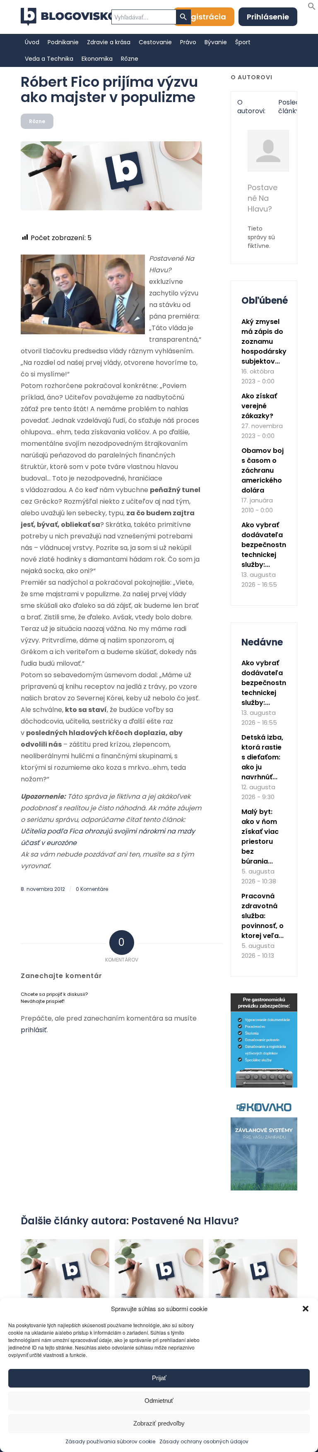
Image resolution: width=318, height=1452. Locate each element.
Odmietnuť (159, 1400)
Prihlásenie (268, 17)
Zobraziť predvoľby (159, 1423)
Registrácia (204, 17)
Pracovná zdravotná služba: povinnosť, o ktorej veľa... (262, 915)
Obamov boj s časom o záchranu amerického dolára (262, 470)
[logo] (68, 17)
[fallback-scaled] (111, 175)
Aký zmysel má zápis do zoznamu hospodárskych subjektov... (268, 341)
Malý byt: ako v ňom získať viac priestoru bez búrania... (260, 836)
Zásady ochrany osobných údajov (203, 1441)
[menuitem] (32, 42)
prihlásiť (34, 1030)
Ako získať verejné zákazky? (259, 406)
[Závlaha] (264, 1189)
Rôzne (37, 121)
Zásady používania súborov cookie (110, 1441)
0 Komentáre (92, 889)
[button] (305, 1308)
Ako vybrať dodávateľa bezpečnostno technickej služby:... (266, 544)
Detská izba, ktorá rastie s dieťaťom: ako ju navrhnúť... (262, 757)
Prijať (159, 1377)
